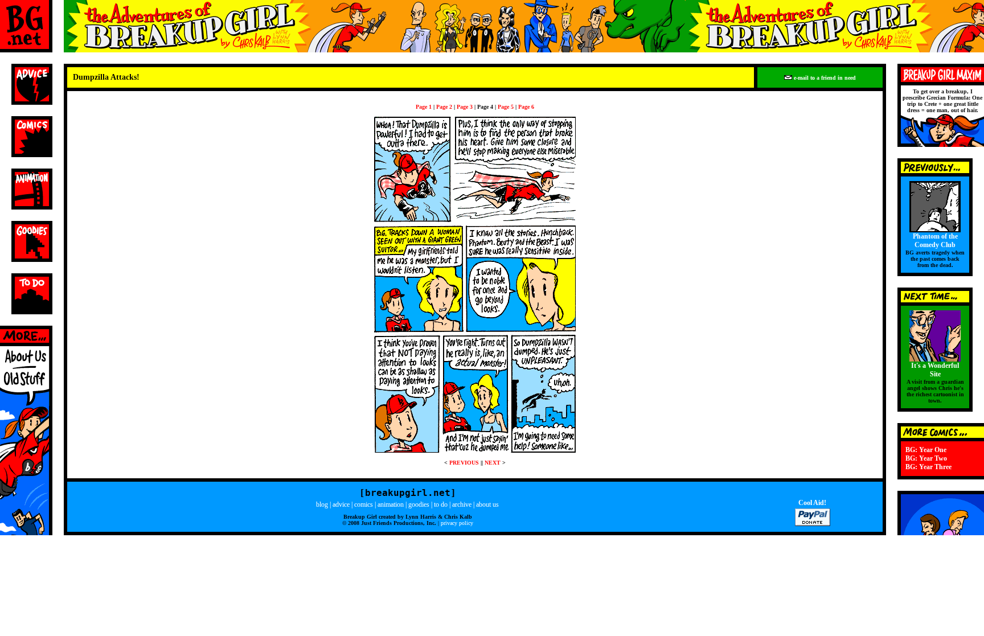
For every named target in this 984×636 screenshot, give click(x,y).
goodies (418, 504)
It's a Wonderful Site (935, 370)
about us (487, 504)
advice (341, 504)
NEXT (493, 462)
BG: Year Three (928, 467)
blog (322, 504)
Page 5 (506, 107)
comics (363, 504)
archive (462, 504)
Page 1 (424, 107)
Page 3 (465, 107)
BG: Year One (925, 450)
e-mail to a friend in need (824, 78)
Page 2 (444, 107)
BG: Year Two (926, 458)
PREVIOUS (464, 462)
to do (441, 504)
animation (391, 504)
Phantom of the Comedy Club (935, 240)
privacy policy (457, 523)
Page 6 (526, 107)
